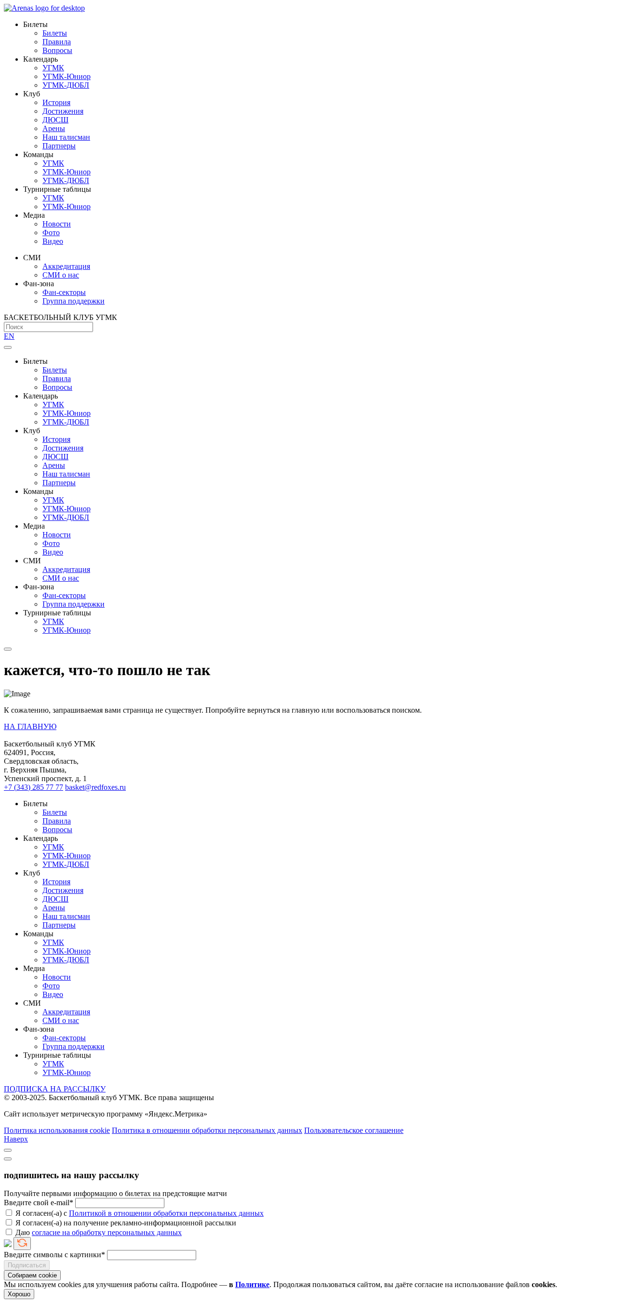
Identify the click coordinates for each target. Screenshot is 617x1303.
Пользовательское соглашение (353, 1130)
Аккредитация (66, 266)
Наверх (16, 1139)
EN (9, 336)
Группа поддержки (73, 301)
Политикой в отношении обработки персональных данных (166, 1213)
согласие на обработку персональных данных (107, 1232)
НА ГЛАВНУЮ (30, 726)
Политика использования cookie (57, 1130)
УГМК (53, 68)
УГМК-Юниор (66, 76)
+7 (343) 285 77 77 (33, 787)
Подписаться (27, 1265)
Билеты (54, 33)
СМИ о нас (60, 275)
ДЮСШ (55, 120)
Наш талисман (66, 137)
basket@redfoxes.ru (95, 787)
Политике (252, 1284)
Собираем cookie (32, 1275)
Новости (56, 224)
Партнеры (59, 146)
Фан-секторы (64, 292)
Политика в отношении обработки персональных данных (207, 1130)
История (56, 102)
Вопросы (57, 50)
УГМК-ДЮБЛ (65, 85)
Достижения (62, 111)
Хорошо (19, 1294)
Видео (52, 241)
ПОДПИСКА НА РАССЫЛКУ (55, 1089)
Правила (56, 42)
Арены (53, 128)
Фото (51, 232)
